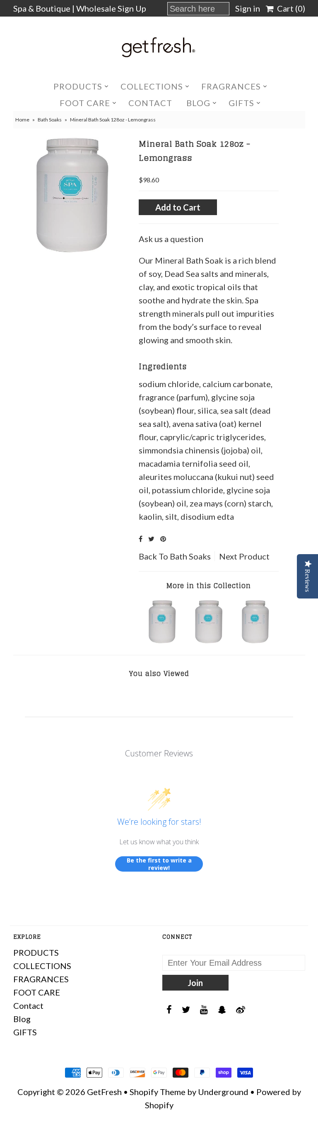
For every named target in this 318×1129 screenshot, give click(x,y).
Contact (150, 103)
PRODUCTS (77, 86)
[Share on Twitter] (151, 539)
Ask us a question (171, 239)
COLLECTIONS (151, 86)
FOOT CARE (85, 103)
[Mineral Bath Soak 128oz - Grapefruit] (162, 640)
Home (22, 119)
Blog (198, 103)
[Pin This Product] (163, 539)
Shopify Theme (158, 1092)
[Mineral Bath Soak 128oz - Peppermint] (255, 640)
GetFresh (104, 1092)
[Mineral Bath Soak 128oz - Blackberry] (209, 640)
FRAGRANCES (231, 86)
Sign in (247, 8)
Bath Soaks (50, 119)
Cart (289, 8)
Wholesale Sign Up (111, 8)
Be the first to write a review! (159, 864)
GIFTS (241, 103)
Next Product (244, 556)
